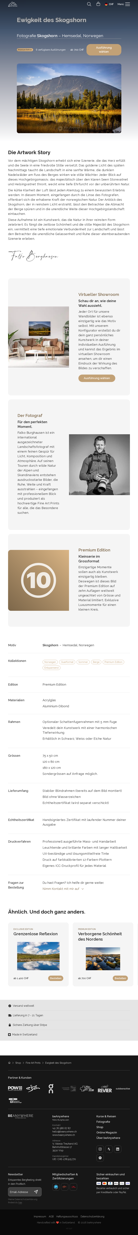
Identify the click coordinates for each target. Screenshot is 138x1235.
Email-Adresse (19, 1192)
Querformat (67, 662)
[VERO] (100, 1158)
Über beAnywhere (108, 1138)
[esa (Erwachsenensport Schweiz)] (64, 1187)
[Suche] (89, 4)
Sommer (83, 662)
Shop (18, 1063)
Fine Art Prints (33, 1063)
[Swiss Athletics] (73, 1187)
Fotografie (103, 1121)
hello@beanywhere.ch (64, 1131)
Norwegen (50, 662)
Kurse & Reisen (106, 1116)
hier (20, 1202)
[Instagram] (100, 1149)
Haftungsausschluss (67, 1216)
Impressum (40, 1216)
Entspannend (51, 667)
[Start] (13, 4)
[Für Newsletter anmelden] (36, 1191)
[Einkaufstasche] (98, 4)
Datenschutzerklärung (92, 1216)
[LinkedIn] (117, 1149)
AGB (51, 1216)
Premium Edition (25, 50)
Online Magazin (106, 1132)
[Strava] (109, 1149)
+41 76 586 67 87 (61, 1128)
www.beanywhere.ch (63, 1135)
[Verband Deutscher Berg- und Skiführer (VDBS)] (56, 1187)
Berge (96, 662)
